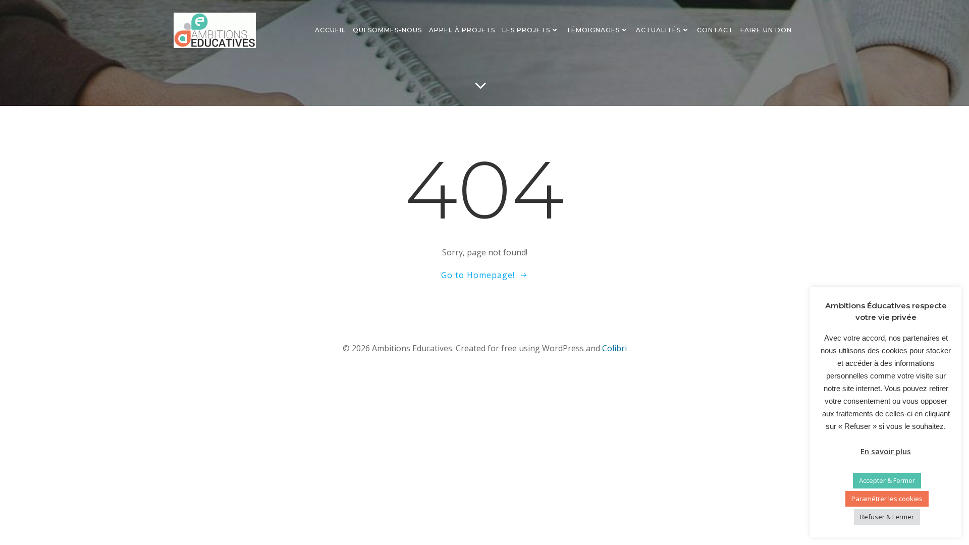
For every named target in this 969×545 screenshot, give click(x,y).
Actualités (658, 30)
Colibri (614, 348)
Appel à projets (462, 30)
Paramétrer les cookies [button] (887, 498)
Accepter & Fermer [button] (887, 480)
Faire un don (766, 30)
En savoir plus (885, 451)
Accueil (330, 30)
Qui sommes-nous (387, 30)
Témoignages (593, 30)
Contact (715, 30)
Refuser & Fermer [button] (887, 516)
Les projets (526, 30)
